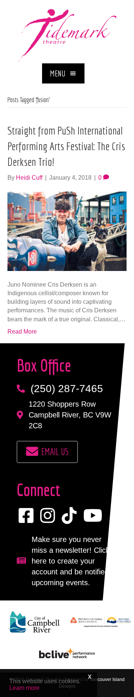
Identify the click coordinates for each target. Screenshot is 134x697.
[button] (63, 73)
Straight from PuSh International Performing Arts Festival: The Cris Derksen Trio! (66, 146)
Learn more (24, 688)
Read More (22, 331)
